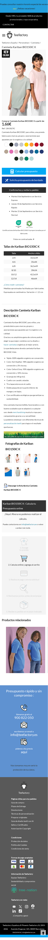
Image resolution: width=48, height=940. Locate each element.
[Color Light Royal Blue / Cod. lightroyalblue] (32, 152)
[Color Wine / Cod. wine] (42, 145)
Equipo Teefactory (18, 877)
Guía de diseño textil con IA (22, 821)
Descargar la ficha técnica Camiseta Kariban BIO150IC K (20, 487)
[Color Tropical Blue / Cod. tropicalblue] (37, 152)
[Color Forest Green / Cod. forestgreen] (16, 159)
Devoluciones (16, 810)
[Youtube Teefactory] (14, 906)
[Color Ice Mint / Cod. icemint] (32, 159)
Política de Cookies (19, 845)
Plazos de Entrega (18, 806)
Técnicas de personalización (22, 814)
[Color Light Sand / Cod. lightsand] (6, 152)
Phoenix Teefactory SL (31, 925)
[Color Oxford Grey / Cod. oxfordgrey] (16, 145)
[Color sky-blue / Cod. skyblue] (26, 152)
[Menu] (4, 34)
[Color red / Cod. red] (37, 145)
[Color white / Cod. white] (6, 145)
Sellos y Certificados (19, 825)
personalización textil (12, 423)
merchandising (19, 412)
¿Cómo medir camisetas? (14, 285)
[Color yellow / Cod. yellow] (26, 145)
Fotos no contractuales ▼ (24, 239)
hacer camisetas (10, 345)
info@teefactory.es (29, 524)
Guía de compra (17, 802)
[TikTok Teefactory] (20, 911)
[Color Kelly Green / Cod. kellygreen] (26, 159)
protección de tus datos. (24, 769)
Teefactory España (10, 925)
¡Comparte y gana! (20, 915)
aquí (14, 8)
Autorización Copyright (21, 828)
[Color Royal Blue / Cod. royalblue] (42, 152)
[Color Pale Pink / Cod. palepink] (16, 152)
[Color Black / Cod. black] (11, 145)
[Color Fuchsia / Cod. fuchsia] (11, 152)
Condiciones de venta (20, 849)
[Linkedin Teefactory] (14, 911)
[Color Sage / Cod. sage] (21, 159)
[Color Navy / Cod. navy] (21, 152)
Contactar (8, 24)
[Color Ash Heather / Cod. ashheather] (21, 145)
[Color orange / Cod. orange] (32, 145)
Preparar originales (19, 817)
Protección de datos (19, 841)
